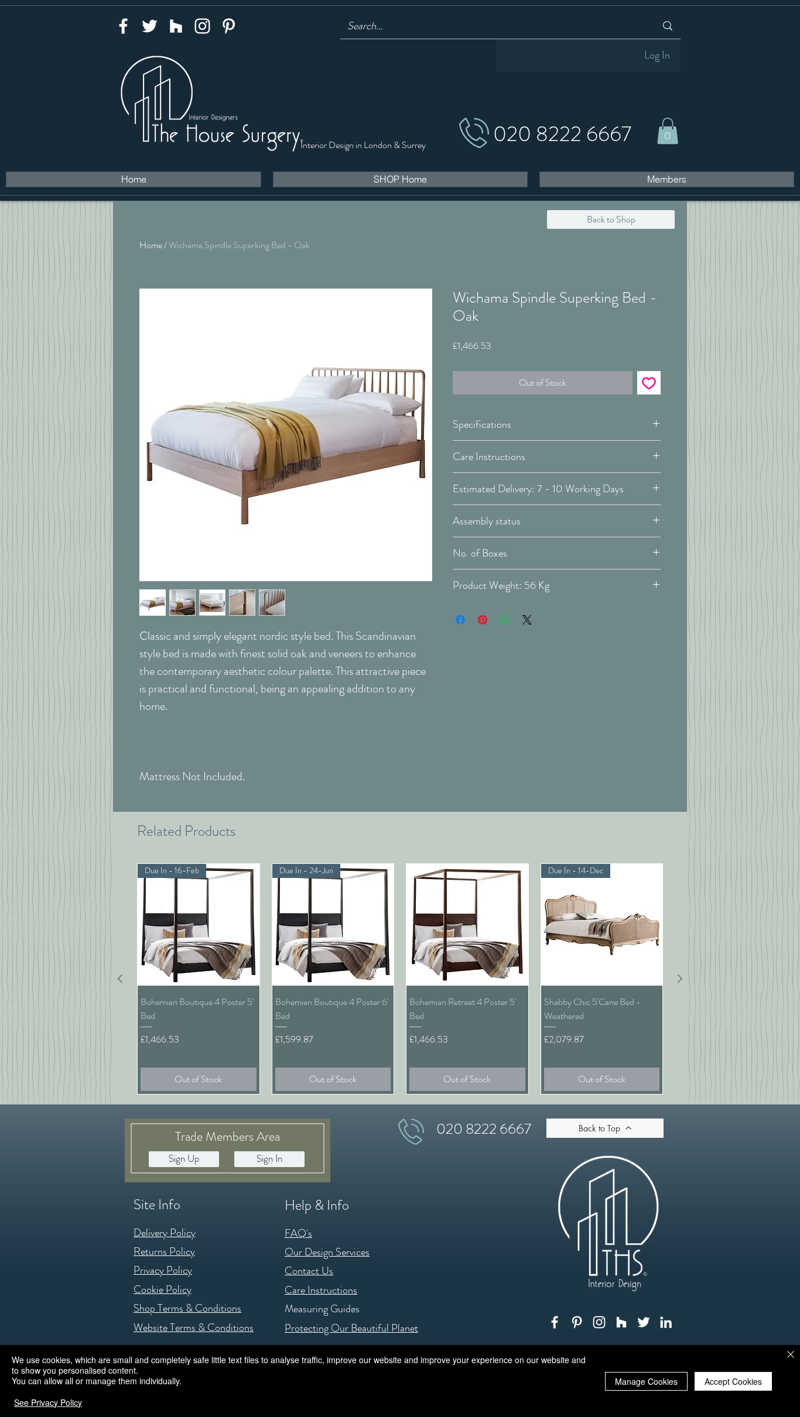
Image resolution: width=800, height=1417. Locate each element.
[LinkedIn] (666, 1322)
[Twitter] (149, 26)
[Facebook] (123, 26)
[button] (668, 131)
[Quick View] (467, 925)
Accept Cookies (733, 1381)
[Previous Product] (120, 979)
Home (150, 245)
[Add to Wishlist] (649, 382)
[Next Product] (680, 979)
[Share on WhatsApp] (505, 620)
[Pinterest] (228, 26)
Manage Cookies (646, 1381)
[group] (400, 979)
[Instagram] (202, 26)
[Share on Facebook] (460, 620)
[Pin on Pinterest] (483, 620)
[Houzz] (176, 26)
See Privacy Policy (48, 1402)
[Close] (791, 1355)
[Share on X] (527, 620)
